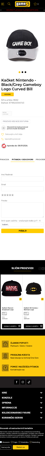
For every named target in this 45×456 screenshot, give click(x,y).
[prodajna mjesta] (5, 356)
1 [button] (19, 72)
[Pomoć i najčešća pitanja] (5, 367)
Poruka (4, 201)
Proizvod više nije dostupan (15, 121)
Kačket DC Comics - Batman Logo (31, 309)
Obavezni (6, 442)
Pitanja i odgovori (22, 159)
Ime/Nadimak (7, 174)
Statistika (24, 442)
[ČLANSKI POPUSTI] (5, 344)
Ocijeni (7, 94)
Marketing (36, 442)
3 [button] (25, 72)
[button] (9, 4)
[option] (22, 45)
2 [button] (22, 72)
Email (3, 184)
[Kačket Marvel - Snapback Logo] (11, 288)
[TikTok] (28, 382)
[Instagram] (22, 382)
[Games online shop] (22, 4)
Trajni (15, 442)
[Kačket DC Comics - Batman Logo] (33, 288)
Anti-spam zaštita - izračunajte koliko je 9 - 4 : (21, 221)
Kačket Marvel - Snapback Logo (8, 309)
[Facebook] (16, 382)
